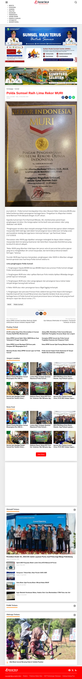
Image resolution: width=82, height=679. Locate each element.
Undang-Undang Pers (68, 676)
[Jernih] (41, 2)
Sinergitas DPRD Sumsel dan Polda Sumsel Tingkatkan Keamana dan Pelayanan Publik (55, 339)
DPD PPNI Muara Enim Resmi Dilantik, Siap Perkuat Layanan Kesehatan (63, 377)
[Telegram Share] (70, 97)
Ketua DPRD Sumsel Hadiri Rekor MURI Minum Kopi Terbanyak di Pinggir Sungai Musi (22, 339)
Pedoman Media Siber (36, 676)
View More (41, 454)
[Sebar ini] (63, 97)
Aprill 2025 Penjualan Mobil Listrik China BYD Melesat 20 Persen (36, 562)
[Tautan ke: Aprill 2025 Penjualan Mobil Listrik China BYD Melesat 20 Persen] (10, 566)
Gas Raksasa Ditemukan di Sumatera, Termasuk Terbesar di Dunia (60, 320)
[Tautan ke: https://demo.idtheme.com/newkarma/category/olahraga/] (74, 615)
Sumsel (8, 98)
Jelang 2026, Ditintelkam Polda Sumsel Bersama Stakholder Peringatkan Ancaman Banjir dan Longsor (58, 333)
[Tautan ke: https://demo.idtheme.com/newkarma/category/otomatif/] (74, 510)
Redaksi (25, 676)
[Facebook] (37, 313)
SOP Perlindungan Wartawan (52, 676)
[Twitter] (41, 313)
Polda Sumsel (18, 304)
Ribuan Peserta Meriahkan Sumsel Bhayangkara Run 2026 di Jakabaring (17, 377)
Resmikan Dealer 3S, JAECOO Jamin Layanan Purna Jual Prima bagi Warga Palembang (39, 557)
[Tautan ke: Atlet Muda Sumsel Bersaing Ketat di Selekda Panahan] (41, 639)
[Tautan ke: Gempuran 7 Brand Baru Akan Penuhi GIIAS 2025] (10, 576)
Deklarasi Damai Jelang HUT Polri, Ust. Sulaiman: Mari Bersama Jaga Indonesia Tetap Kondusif (40, 397)
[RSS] (44, 313)
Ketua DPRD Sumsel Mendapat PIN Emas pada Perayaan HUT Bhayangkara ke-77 (20, 345)
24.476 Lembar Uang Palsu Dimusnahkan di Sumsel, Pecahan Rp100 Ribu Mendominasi (22, 333)
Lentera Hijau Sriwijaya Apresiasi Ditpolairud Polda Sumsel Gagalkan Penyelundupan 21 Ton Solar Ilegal (40, 377)
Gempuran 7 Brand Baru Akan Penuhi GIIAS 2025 (31, 572)
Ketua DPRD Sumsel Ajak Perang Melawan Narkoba (58, 344)
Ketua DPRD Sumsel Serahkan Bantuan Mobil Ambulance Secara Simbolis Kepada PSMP (21, 320)
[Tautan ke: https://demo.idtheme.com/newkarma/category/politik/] (74, 606)
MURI (9, 304)
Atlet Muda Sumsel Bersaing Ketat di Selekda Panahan (26, 662)
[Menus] (6, 2)
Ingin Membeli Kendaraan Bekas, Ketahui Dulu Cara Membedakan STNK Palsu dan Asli (43, 592)
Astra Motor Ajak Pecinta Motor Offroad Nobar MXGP (32, 582)
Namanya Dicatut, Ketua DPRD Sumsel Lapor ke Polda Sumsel (23, 351)
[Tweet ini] (66, 97)
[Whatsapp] (73, 97)
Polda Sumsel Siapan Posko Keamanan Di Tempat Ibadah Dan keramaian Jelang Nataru (57, 351)
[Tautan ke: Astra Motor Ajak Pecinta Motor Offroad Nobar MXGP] (10, 586)
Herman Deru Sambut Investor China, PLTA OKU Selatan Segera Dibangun (64, 397)
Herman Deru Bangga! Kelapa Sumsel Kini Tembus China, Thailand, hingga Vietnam (15, 397)
